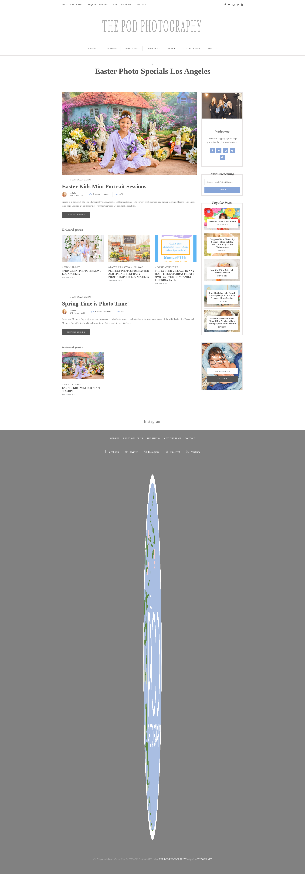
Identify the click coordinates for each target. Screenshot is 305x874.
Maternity (93, 48)
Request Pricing (98, 5)
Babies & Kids (132, 48)
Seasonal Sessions (82, 180)
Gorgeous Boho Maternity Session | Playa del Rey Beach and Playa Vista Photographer (222, 243)
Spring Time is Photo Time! (95, 303)
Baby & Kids (116, 267)
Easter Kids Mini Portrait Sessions (104, 186)
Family (171, 48)
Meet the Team (172, 438)
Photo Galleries (72, 5)
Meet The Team (122, 5)
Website (114, 438)
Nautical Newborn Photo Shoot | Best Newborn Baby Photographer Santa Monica (222, 321)
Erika (74, 193)
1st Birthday (153, 48)
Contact (141, 5)
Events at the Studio (168, 267)
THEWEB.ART (204, 859)
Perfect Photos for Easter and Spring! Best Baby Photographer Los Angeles (128, 273)
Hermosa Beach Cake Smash (222, 221)
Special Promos (191, 48)
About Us (212, 48)
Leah (74, 310)
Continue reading (76, 215)
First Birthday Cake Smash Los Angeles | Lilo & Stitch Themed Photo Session (222, 295)
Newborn (112, 48)
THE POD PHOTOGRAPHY (172, 859)
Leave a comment (101, 194)
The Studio (153, 438)
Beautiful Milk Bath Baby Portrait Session (222, 271)
